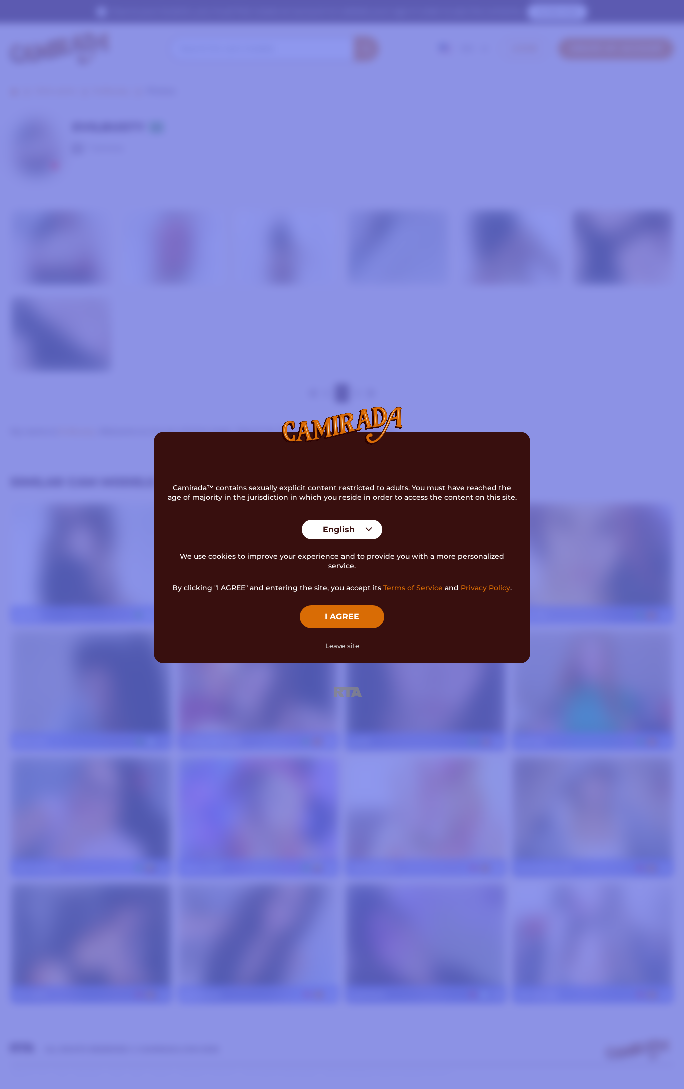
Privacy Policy (485, 587)
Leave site (342, 646)
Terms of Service (413, 587)
